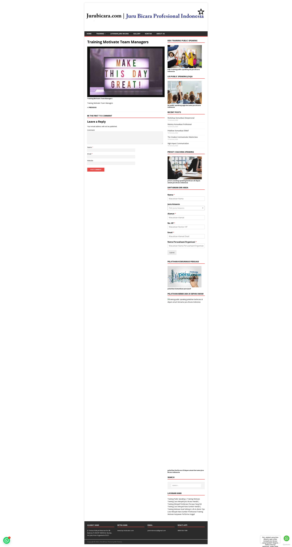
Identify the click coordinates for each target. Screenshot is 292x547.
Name (89, 147)
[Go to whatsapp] (286, 538)
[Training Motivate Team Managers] (126, 96)
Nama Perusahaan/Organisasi (182, 242)
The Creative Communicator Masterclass (183, 137)
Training (100, 34)
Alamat (172, 214)
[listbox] (186, 208)
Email (89, 154)
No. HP (171, 223)
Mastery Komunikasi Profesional (180, 124)
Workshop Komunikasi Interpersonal (181, 118)
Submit (172, 252)
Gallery (136, 34)
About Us (160, 34)
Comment (91, 130)
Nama (171, 195)
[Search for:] (186, 485)
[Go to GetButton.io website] (286, 544)
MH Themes (118, 542)
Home (89, 34)
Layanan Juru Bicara (119, 34)
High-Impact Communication (178, 143)
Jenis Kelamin (174, 204)
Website (90, 160)
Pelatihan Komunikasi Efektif (178, 131)
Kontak (148, 34)
